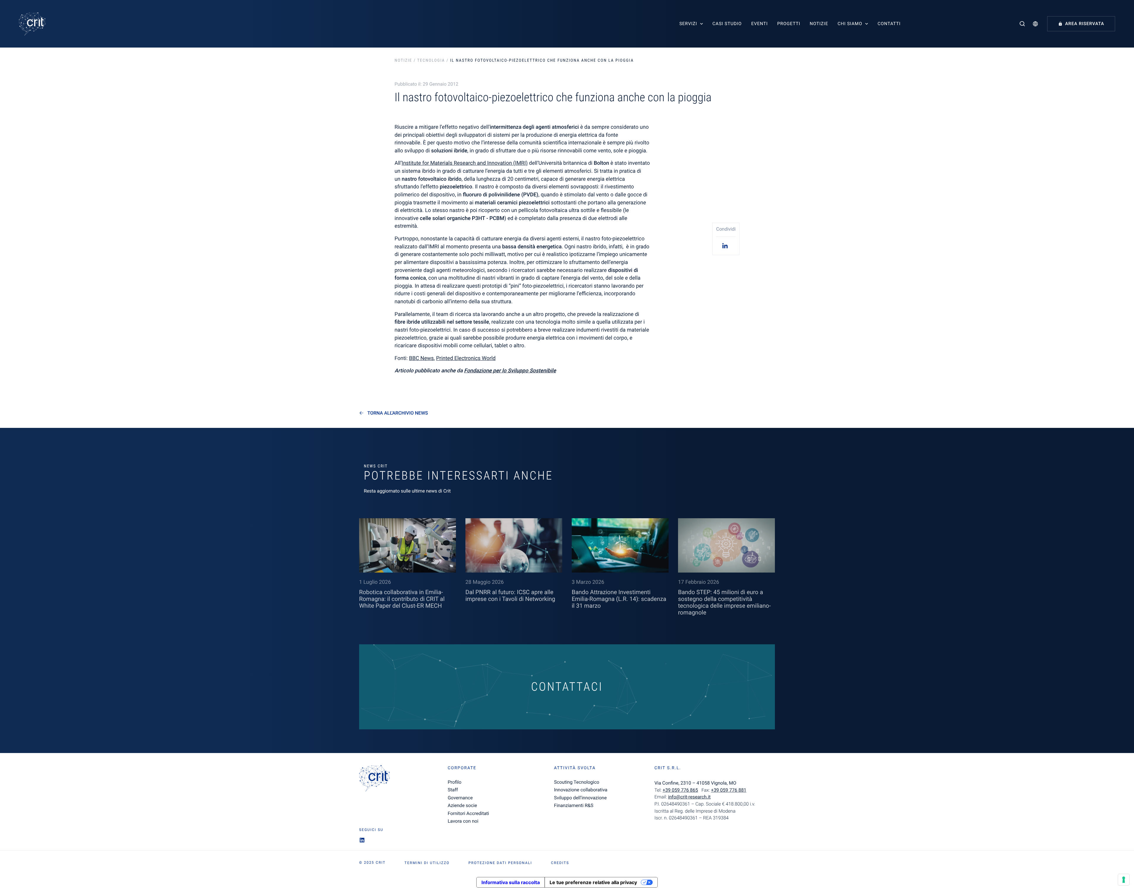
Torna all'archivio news (397, 413)
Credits (560, 863)
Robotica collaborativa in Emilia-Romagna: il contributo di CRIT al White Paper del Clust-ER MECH (402, 599)
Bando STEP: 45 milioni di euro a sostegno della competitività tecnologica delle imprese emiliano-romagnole (724, 602)
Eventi (759, 23)
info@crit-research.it (689, 797)
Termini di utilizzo (427, 863)
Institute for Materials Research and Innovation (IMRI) (465, 163)
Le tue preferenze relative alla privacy (593, 882)
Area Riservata (1084, 23)
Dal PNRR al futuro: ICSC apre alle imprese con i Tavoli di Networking (510, 595)
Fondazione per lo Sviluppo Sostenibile (510, 371)
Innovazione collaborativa (580, 790)
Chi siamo (850, 23)
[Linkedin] (726, 246)
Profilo (454, 782)
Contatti (889, 23)
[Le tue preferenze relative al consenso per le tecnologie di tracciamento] (1123, 879)
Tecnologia (431, 60)
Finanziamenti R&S (573, 805)
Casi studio (727, 23)
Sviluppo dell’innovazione (580, 798)
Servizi (688, 23)
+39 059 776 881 (729, 790)
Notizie (819, 23)
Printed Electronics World (466, 358)
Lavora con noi (463, 821)
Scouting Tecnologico (576, 782)
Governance (460, 798)
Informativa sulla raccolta (510, 882)
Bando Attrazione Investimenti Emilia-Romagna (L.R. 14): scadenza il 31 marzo (619, 599)
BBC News (421, 358)
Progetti (788, 23)
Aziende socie (462, 805)
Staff (453, 790)
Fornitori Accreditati (468, 813)
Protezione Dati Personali (500, 863)
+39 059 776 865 (680, 790)
